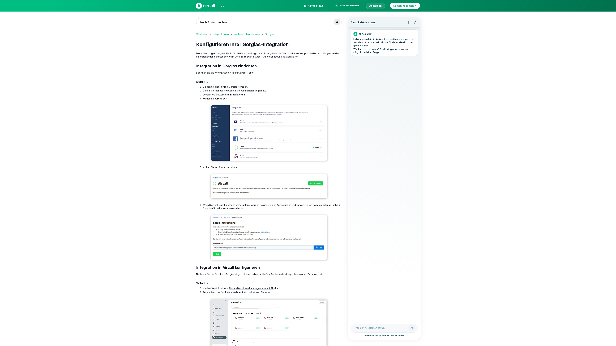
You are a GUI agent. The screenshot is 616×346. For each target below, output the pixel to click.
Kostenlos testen (403, 5)
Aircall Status (316, 5)
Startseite (202, 34)
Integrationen (221, 34)
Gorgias (269, 34)
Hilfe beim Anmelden (349, 5)
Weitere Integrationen (247, 34)
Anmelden (375, 5)
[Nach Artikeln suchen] (337, 22)
